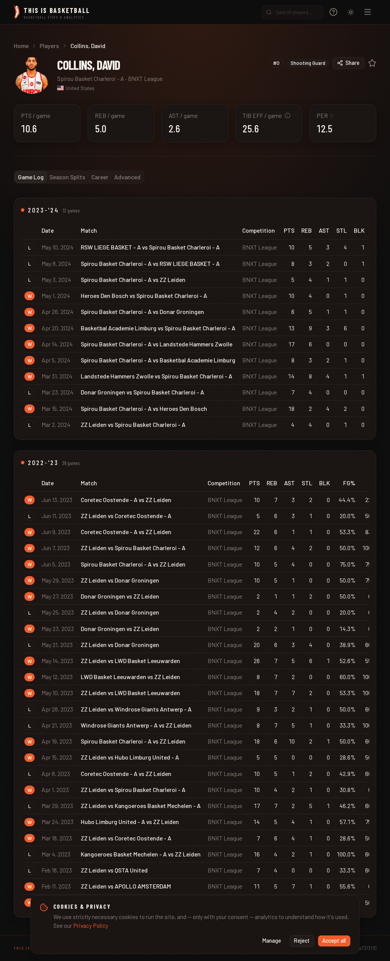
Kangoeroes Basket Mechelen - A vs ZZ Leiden (141, 854)
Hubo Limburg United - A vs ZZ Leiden (130, 821)
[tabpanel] (195, 558)
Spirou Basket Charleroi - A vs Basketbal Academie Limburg (158, 360)
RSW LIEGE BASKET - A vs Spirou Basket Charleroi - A (150, 247)
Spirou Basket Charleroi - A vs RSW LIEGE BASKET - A (150, 263)
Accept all (334, 940)
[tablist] (79, 177)
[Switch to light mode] (351, 12)
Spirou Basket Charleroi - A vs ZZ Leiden (133, 279)
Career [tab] (100, 176)
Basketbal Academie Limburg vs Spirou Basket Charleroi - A (158, 328)
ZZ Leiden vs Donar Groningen (120, 580)
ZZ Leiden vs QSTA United (114, 870)
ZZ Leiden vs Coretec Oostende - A (126, 515)
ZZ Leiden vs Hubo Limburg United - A (130, 757)
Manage (271, 940)
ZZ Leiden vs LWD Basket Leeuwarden (130, 660)
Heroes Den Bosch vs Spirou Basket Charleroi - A (144, 295)
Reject (302, 940)
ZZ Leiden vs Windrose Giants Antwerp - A (136, 709)
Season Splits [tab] (67, 176)
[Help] (333, 12)
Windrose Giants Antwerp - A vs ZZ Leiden (136, 725)
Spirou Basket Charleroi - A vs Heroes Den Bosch (144, 408)
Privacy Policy (90, 925)
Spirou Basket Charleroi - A (90, 78)
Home (21, 45)
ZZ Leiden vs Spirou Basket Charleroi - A (133, 424)
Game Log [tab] (31, 176)
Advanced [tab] (127, 176)
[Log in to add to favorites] (372, 63)
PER (325, 115)
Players (49, 45)
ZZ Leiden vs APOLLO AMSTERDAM (126, 886)
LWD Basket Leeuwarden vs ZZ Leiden (130, 676)
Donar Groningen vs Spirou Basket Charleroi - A (142, 392)
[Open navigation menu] (367, 12)
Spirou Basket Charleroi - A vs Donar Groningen (142, 311)
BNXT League (145, 78)
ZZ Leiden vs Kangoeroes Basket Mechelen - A (141, 805)
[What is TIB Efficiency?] (288, 116)
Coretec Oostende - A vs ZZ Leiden (126, 499)
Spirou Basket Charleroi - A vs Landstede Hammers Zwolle (156, 344)
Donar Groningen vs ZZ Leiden (120, 596)
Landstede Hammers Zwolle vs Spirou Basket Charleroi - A (156, 376)
